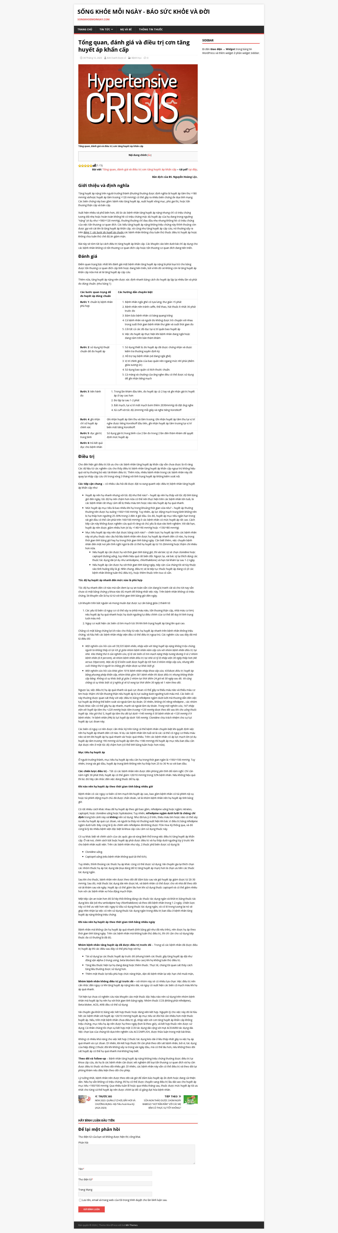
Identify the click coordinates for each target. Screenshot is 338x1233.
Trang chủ (84, 29)
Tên (80, 1169)
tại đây (192, 169)
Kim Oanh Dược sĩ (116, 57)
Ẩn (149, 155)
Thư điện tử (85, 1179)
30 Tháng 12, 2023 (92, 57)
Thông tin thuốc (151, 29)
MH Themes (131, 1225)
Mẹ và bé (126, 29)
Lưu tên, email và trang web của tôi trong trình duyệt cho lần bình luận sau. (124, 1200)
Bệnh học (137, 57)
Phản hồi (83, 1142)
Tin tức (104, 29)
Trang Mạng (85, 1189)
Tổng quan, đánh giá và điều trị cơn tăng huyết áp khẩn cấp (139, 169)
